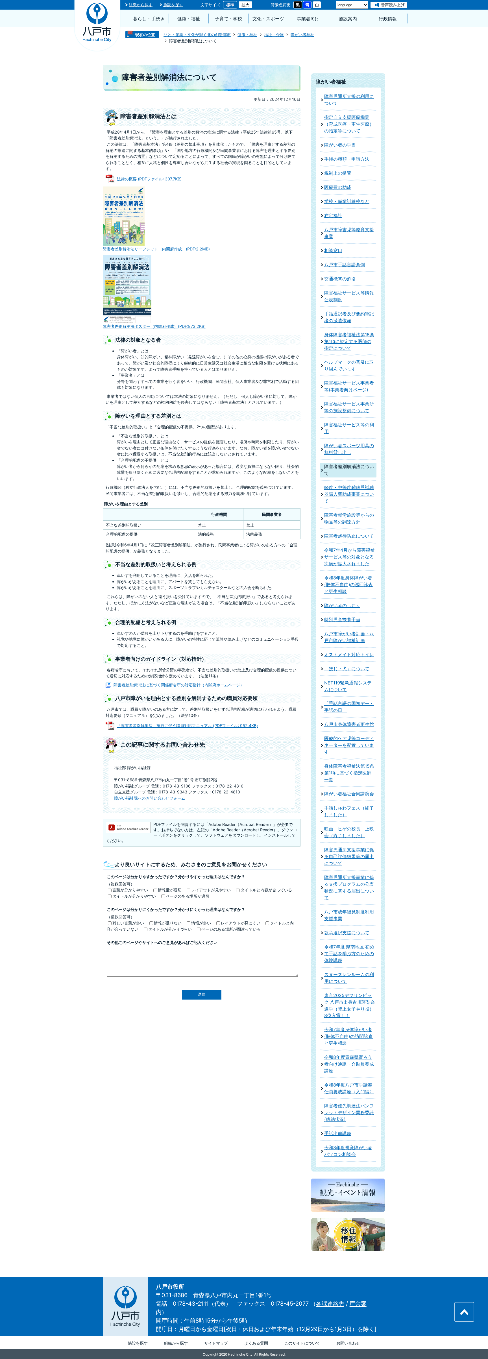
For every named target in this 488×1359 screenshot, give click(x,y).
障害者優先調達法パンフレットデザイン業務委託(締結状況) (349, 1112)
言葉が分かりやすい (130, 889)
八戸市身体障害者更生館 (349, 724)
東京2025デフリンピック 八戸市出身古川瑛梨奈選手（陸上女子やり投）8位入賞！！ (349, 1005)
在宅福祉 (333, 215)
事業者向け (308, 18)
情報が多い (201, 922)
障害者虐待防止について (349, 536)
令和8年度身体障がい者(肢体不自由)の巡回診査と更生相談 (348, 584)
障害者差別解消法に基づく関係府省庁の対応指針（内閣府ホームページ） (179, 684)
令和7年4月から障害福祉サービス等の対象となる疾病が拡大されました (349, 556)
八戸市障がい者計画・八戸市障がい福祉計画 (349, 637)
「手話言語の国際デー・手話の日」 (349, 707)
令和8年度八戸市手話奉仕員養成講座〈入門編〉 (349, 1088)
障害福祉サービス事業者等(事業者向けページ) (349, 386)
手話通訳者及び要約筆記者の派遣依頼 (349, 317)
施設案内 (348, 18)
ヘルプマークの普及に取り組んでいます (349, 365)
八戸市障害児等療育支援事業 (349, 233)
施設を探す (173, 4)
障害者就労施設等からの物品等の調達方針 (349, 518)
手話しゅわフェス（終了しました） (349, 811)
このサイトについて (302, 1343)
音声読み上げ (393, 4)
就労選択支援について (346, 932)
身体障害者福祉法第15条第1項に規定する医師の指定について (349, 341)
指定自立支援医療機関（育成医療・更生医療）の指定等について (349, 124)
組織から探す (140, 4)
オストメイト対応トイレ (349, 654)
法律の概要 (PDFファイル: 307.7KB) (149, 178)
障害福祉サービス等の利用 (349, 428)
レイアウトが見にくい (240, 922)
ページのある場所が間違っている (231, 929)
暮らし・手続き (149, 18)
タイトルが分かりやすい (134, 896)
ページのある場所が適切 (187, 896)
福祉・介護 (274, 34)
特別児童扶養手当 (342, 619)
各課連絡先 (330, 1303)
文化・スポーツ (268, 18)
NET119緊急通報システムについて (348, 686)
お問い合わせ (348, 1343)
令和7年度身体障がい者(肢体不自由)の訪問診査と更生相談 (348, 1036)
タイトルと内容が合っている (266, 889)
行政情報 (388, 18)
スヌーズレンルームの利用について (349, 978)
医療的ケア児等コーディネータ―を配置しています (349, 745)
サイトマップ (216, 1343)
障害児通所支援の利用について (349, 100)
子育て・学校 (228, 18)
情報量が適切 (170, 889)
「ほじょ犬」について (346, 668)
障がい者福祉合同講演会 (349, 794)
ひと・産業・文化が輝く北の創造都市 (197, 34)
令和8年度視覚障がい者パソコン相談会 (348, 1151)
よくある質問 (256, 1343)
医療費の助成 (337, 187)
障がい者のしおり (342, 605)
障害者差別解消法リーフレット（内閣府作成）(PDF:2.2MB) (156, 249)
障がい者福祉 (302, 34)
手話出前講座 (337, 1133)
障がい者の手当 (340, 145)
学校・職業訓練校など (346, 201)
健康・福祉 (188, 18)
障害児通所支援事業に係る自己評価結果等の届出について (349, 856)
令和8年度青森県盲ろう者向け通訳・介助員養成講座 (349, 1064)
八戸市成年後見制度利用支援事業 (349, 915)
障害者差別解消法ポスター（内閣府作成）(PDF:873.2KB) (154, 326)
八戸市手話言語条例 (344, 264)
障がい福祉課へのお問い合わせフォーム (149, 798)
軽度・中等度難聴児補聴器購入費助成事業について (349, 494)
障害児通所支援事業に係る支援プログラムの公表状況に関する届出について (349, 887)
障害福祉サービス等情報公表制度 (349, 296)
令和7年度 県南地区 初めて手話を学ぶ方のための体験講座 (349, 953)
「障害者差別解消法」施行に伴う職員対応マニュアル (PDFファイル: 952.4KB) (187, 725)
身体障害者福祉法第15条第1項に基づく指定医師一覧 (349, 773)
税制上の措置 (337, 173)
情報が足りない (168, 922)
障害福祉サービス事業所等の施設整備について (349, 407)
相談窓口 (333, 250)
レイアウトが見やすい (211, 889)
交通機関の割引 (340, 279)
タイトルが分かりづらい (170, 929)
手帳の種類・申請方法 (346, 159)
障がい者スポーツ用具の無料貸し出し (349, 449)
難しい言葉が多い (128, 922)
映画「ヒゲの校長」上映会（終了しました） (349, 832)
